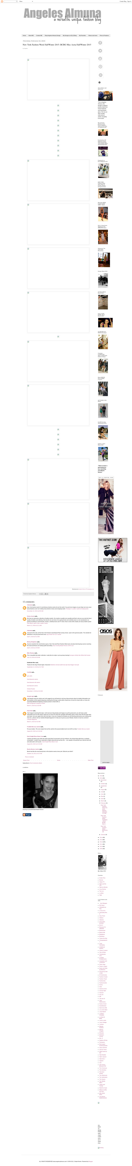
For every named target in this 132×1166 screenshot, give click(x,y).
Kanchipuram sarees (32, 679)
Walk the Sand (103, 1088)
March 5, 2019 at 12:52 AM (34, 705)
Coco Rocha (102, 889)
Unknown (29, 605)
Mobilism (53, 664)
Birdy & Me (102, 932)
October (103, 783)
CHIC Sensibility (102, 944)
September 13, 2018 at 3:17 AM (35, 667)
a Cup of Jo (102, 910)
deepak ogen (30, 696)
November (103, 780)
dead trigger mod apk (73, 664)
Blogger (91, 1161)
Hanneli (101, 992)
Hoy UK (101, 994)
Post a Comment (29, 757)
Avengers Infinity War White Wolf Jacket (80, 655)
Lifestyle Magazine (32, 719)
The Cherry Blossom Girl (102, 1065)
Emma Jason (30, 616)
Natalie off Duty (103, 1040)
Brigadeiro (102, 934)
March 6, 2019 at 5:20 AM (33, 721)
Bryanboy (101, 936)
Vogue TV (101, 882)
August (103, 789)
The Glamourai (103, 1075)
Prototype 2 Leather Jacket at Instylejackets (77, 609)
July (102, 791)
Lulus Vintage (103, 1022)
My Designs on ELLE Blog (70, 35)
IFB (100, 996)
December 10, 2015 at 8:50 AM (35, 611)
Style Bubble (102, 1055)
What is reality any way (103, 1090)
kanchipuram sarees (32, 685)
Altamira (101, 920)
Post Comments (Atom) (36, 763)
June (102, 794)
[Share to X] (44, 594)
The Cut (101, 891)
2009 (101, 848)
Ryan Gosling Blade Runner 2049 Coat (63, 645)
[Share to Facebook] (46, 594)
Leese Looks (102, 1020)
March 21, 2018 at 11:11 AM (34, 625)
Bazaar (101, 880)
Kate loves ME (103, 1008)
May (102, 796)
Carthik (29, 672)
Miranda (101, 1033)
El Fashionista (103, 975)
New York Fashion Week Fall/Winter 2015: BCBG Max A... (104, 820)
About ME (31, 35)
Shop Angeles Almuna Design (52, 35)
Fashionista (102, 981)
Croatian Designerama (102, 958)
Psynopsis (102, 1042)
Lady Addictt (102, 1011)
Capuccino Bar (103, 938)
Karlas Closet (102, 1004)
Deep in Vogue (103, 966)
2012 (101, 842)
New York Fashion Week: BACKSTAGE (104, 829)
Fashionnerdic (103, 983)
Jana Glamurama (102, 1001)
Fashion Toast (103, 979)
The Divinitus (102, 1070)
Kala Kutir (30, 710)
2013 (101, 839)
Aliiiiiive (101, 918)
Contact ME (39, 35)
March (103, 801)
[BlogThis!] (42, 594)
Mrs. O (101, 1038)
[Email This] (40, 594)
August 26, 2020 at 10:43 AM (34, 731)
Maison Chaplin (101, 1030)
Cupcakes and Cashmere (103, 961)
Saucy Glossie (103, 1047)
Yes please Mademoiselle (103, 1097)
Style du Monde (103, 887)
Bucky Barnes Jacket (33, 749)
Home (24, 35)
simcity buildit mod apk (61, 664)
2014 (101, 837)
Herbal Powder (31, 689)
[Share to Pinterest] (47, 594)
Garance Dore (103, 988)
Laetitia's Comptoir (101, 1014)
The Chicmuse (103, 1068)
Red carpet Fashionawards (103, 1045)
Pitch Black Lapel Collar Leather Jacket (37, 623)
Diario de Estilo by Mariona (103, 969)
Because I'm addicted (102, 927)
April (102, 798)
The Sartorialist (103, 1077)
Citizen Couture (103, 950)
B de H (101, 925)
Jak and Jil (102, 998)
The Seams (102, 1079)
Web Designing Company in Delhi (36, 703)
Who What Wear (102, 1094)
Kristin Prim (102, 878)
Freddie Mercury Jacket (33, 726)
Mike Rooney (30, 653)
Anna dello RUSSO (102, 922)
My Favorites (82, 35)
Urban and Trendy (102, 1085)
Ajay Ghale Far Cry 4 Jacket (53, 634)
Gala (100, 986)
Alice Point (102, 916)
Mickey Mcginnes (32, 642)
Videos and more (92, 35)
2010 (101, 846)
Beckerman (102, 930)
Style (100, 895)
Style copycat (102, 1056)
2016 (101, 775)
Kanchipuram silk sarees (33, 682)
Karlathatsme (102, 1006)
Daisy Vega (102, 964)
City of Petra (102, 952)
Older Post (90, 760)
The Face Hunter (101, 1072)
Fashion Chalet (103, 977)
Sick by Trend (102, 1049)
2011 (101, 844)
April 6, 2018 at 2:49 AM (33, 648)
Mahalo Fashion (101, 1027)
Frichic (101, 985)
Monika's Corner (101, 1035)
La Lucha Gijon (103, 1009)
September (104, 786)
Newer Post (26, 760)
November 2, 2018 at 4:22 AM (35, 691)
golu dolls (29, 676)
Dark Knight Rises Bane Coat (35, 736)
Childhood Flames (102, 947)
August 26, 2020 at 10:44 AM (34, 744)
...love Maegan (103, 903)
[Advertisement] (106, 1114)
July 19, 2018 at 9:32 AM (33, 657)
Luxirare (101, 1024)
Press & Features (104, 35)
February (103, 803)
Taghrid (101, 1060)
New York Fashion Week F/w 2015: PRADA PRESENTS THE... (104, 809)
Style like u (102, 1059)
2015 (101, 778)
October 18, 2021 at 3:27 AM (34, 753)
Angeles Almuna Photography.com (86, 589)
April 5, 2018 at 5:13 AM (33, 636)
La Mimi (101, 893)
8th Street (101, 905)
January (103, 834)
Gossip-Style (102, 990)
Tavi (100, 1062)
